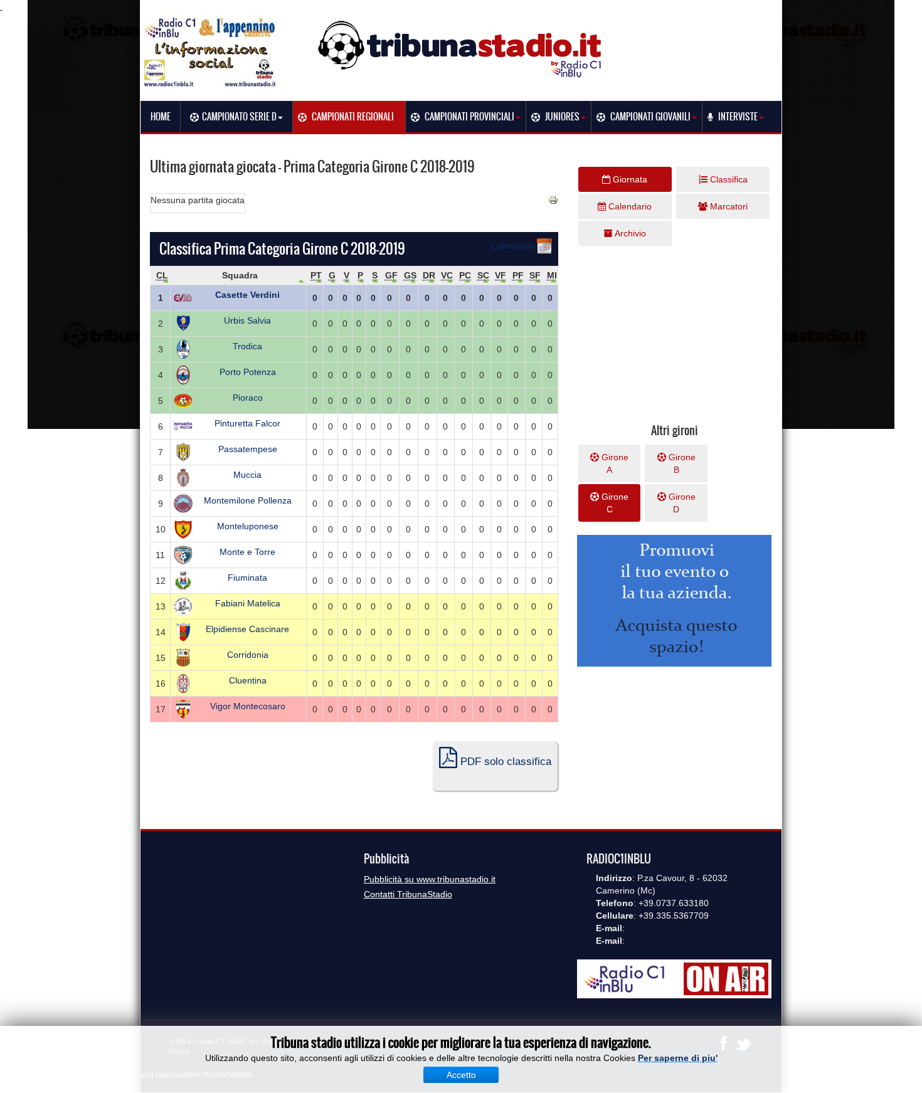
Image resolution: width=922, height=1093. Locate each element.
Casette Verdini (247, 295)
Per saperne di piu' (678, 1058)
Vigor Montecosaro (247, 706)
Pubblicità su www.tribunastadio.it (429, 879)
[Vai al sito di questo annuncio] (53, 321)
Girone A (613, 463)
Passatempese (247, 449)
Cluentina (248, 680)
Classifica (727, 179)
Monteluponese (247, 526)
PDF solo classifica (504, 762)
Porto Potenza (248, 372)
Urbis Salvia (247, 320)
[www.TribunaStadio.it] (461, 49)
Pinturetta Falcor (247, 423)
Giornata (628, 179)
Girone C (613, 503)
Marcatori (727, 206)
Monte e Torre (247, 552)
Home (161, 117)
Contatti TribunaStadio (408, 894)
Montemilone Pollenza (248, 500)
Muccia (247, 475)
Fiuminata (247, 578)
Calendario (514, 246)
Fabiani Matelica (247, 603)
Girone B (681, 463)
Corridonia (247, 655)
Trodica (247, 346)
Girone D (681, 503)
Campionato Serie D (239, 117)
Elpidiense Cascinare (247, 629)
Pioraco (248, 398)
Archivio (629, 233)
